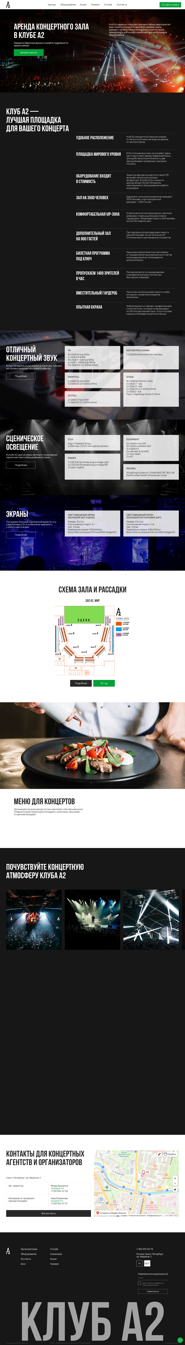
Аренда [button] (52, 4)
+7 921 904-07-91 (59, 1203)
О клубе (108, 4)
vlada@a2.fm (57, 1188)
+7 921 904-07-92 (59, 1191)
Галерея (95, 4)
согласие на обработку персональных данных (153, 1284)
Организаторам (29, 1249)
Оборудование (68, 4)
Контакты (122, 4)
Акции (83, 4)
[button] (170, 4)
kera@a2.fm (57, 1200)
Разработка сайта (172, 1343)
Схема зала (56, 1253)
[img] (8, 5)
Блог (23, 1263)
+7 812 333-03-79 (144, 1249)
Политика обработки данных (16, 1343)
